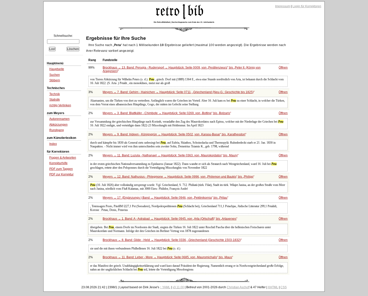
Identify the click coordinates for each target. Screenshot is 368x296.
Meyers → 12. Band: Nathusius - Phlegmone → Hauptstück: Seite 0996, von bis (178, 176)
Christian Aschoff (238, 287)
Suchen (54, 75)
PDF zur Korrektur (61, 174)
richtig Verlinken (60, 105)
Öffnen (283, 67)
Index (53, 144)
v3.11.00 (178, 287)
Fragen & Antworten (62, 157)
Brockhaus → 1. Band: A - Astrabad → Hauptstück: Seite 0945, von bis (169, 218)
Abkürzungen (58, 124)
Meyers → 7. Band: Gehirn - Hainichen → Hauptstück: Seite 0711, (178, 92)
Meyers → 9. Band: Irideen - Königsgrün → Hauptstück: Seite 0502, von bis (174, 134)
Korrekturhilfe (58, 163)
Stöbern (54, 80)
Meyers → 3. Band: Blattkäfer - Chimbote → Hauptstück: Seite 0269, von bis (166, 113)
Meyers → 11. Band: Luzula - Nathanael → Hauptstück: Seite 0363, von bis (170, 155)
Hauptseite (56, 69)
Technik (54, 94)
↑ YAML (165, 287)
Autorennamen (59, 119)
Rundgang (56, 130)
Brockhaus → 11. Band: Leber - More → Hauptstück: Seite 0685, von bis (167, 257)
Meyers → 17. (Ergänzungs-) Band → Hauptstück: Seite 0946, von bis (165, 197)
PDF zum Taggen (61, 169)
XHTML (273, 287)
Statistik (54, 99)
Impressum (282, 6)
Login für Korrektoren (306, 6)
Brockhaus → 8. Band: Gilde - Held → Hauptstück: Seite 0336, (172, 240)
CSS (283, 287)
